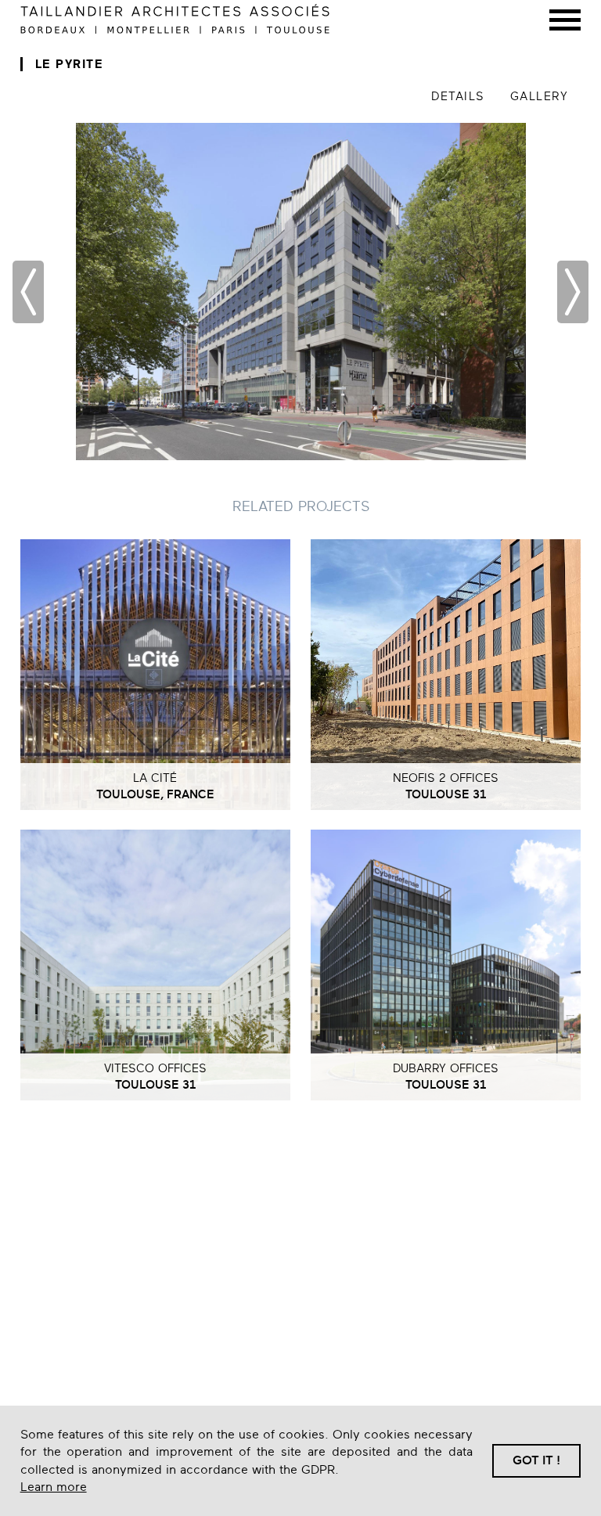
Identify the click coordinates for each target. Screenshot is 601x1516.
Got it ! (536, 1460)
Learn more (53, 1487)
